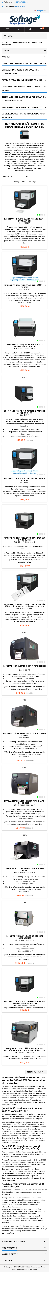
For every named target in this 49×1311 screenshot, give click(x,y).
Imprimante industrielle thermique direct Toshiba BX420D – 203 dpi (24, 1002)
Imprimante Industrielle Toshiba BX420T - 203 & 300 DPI (24, 220)
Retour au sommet (36, 1072)
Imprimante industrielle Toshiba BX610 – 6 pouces (24, 479)
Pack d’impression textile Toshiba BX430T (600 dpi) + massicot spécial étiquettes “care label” (24, 606)
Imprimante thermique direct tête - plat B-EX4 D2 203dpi (24, 802)
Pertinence (15, 176)
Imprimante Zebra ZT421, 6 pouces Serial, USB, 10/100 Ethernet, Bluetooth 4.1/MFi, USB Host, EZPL (24, 1050)
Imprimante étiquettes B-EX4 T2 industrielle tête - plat (24, 734)
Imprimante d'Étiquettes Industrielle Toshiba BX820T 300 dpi (24, 345)
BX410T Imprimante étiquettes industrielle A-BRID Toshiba (24, 412)
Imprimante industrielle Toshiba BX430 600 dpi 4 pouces (24, 539)
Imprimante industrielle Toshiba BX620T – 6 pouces (25, 286)
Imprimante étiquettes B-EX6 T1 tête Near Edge (24, 869)
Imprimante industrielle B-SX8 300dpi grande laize (24, 937)
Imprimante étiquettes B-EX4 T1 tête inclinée (24, 666)
